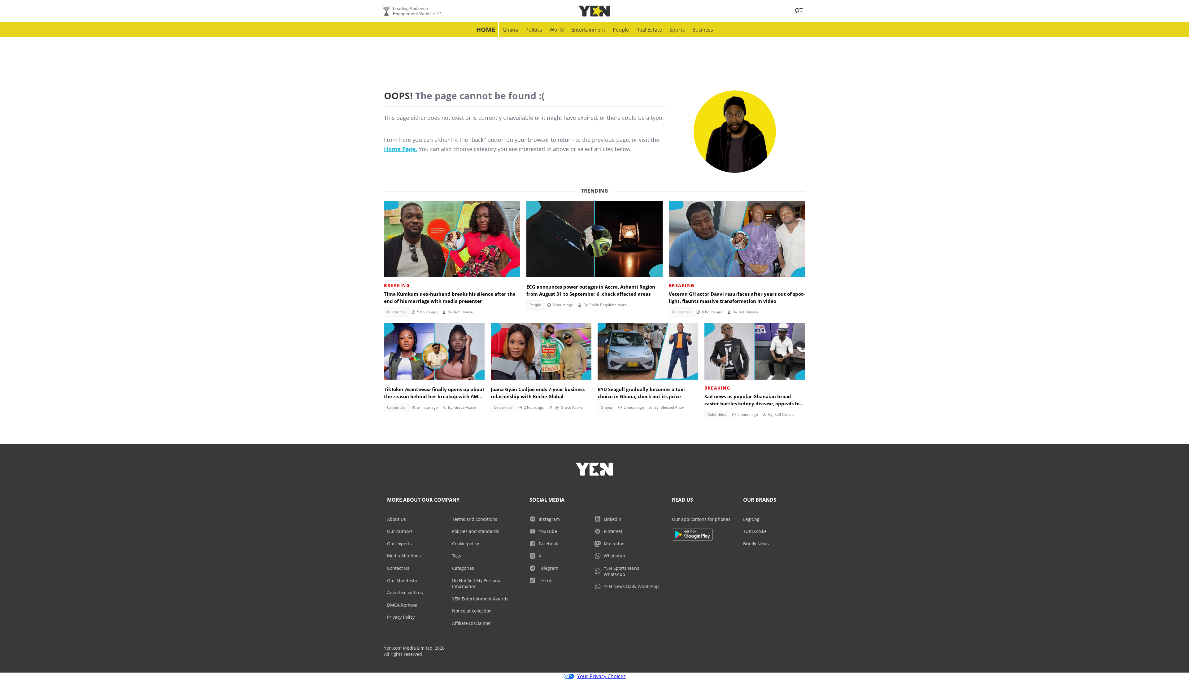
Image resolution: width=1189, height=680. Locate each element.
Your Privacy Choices (601, 676)
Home (485, 29)
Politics (533, 29)
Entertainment (588, 29)
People (621, 29)
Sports (677, 29)
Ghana (510, 29)
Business (702, 29)
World (557, 29)
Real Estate (649, 29)
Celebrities (396, 312)
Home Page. (400, 149)
